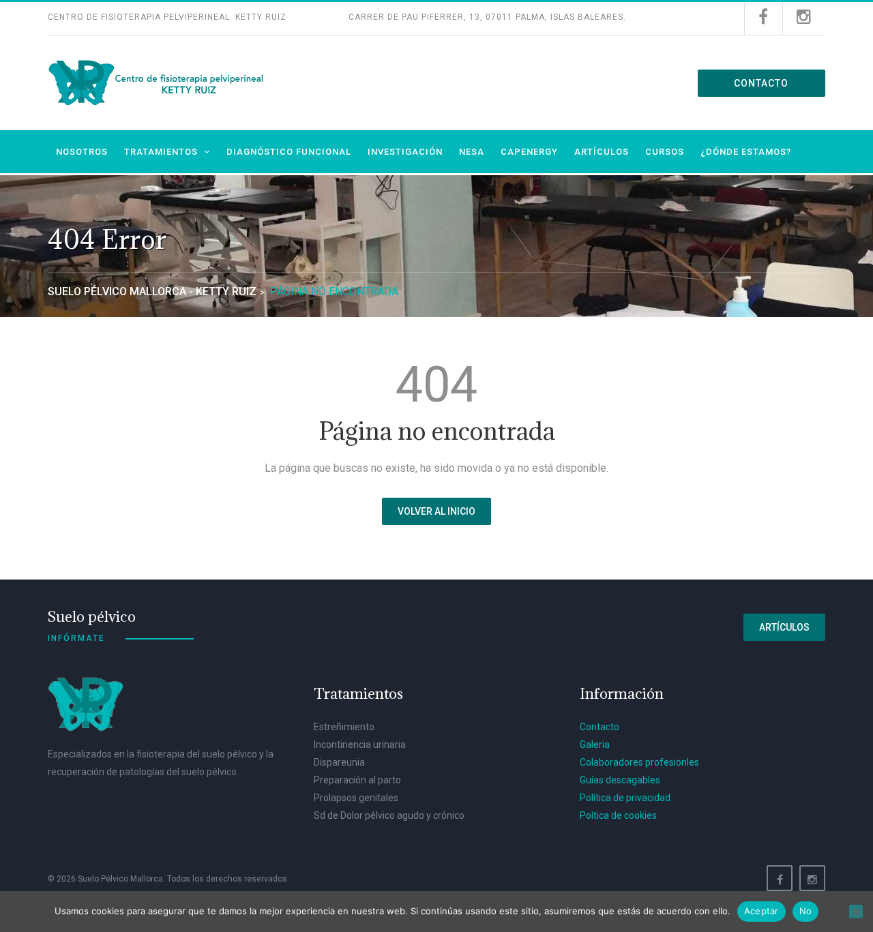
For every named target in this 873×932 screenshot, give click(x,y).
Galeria (595, 744)
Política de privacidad (625, 797)
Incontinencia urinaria (360, 744)
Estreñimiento (344, 726)
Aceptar (761, 910)
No (805, 910)
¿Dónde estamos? (745, 152)
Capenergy (529, 152)
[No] (856, 911)
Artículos (601, 152)
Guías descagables (620, 780)
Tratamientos (161, 152)
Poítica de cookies (618, 815)
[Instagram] (812, 878)
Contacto (761, 83)
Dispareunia (339, 762)
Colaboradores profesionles (639, 762)
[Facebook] (780, 878)
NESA (471, 152)
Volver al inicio (436, 511)
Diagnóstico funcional (288, 152)
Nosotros (82, 152)
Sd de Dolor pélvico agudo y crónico (389, 815)
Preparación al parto (357, 780)
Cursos (664, 152)
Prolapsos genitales (356, 797)
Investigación (405, 152)
